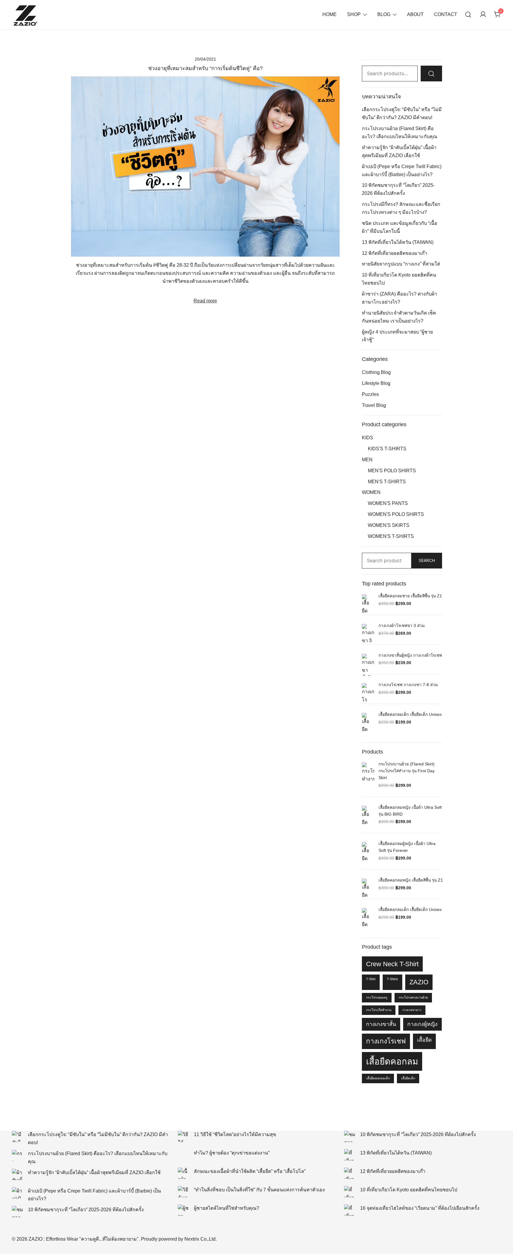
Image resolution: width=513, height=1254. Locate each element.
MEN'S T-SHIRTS (387, 481)
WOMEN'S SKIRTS (388, 525)
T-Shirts (392, 979)
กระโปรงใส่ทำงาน (378, 1010)
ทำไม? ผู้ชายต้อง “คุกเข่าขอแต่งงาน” (232, 1152)
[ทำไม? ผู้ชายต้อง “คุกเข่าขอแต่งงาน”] (183, 1154)
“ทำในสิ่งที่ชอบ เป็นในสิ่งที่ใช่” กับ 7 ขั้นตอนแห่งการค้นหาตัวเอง (259, 1189)
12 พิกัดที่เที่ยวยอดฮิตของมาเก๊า (394, 253)
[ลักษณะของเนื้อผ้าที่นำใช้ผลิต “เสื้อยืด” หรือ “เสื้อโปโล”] (183, 1173)
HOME (329, 14)
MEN (367, 459)
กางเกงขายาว (412, 1010)
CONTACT (445, 14)
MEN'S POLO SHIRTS (392, 470)
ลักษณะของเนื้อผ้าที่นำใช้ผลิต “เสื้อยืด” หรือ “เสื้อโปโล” (249, 1171)
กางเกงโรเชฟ (386, 1041)
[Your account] (483, 15)
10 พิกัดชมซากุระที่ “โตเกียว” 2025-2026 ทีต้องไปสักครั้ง (86, 1209)
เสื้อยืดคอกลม (392, 1061)
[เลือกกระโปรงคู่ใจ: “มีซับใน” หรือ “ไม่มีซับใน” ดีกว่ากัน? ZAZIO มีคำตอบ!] (17, 1136)
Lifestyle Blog (376, 383)
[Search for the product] (431, 73)
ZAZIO (418, 982)
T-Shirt (371, 979)
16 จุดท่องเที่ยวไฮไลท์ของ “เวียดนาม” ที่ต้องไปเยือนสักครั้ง (419, 1208)
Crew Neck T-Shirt (392, 964)
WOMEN (371, 492)
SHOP (354, 14)
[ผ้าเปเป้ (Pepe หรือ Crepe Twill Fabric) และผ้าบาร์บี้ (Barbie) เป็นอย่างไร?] (17, 1192)
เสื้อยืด (424, 1040)
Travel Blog (374, 405)
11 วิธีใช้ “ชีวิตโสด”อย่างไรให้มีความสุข (235, 1134)
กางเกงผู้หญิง (422, 1024)
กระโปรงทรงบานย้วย (413, 997)
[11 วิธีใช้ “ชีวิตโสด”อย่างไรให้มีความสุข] (183, 1136)
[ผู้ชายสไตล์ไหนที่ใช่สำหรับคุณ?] (183, 1210)
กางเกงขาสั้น (381, 1024)
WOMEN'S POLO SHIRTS (396, 514)
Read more (205, 300)
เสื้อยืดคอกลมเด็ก (378, 1078)
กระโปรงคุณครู (376, 997)
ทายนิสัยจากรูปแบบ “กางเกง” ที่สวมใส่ (401, 263)
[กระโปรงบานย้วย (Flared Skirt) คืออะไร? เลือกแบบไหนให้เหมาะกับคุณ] (17, 1155)
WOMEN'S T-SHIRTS (391, 536)
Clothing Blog (376, 372)
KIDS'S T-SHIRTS (387, 448)
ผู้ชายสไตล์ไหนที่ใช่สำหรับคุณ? (226, 1208)
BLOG (383, 14)
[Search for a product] (468, 15)
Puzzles (370, 394)
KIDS (367, 437)
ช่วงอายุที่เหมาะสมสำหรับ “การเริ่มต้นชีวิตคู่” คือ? (205, 68)
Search (427, 560)
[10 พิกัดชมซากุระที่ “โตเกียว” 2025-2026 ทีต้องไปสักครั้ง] (17, 1211)
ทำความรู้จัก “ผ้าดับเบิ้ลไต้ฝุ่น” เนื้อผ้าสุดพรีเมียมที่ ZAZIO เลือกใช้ (94, 1172)
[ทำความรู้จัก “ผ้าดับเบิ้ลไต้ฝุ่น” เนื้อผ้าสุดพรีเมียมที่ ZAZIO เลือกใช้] (17, 1174)
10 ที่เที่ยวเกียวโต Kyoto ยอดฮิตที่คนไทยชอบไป (408, 1189)
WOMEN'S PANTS (388, 503)
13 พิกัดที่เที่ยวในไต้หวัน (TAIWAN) (397, 242)
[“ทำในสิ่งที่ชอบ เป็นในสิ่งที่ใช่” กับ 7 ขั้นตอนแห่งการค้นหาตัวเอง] (183, 1191)
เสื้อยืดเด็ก (408, 1078)
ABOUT (415, 14)
